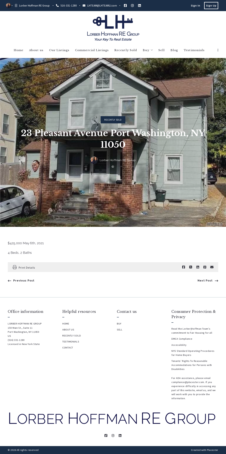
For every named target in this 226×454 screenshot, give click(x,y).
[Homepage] (113, 28)
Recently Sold (113, 119)
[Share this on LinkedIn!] (197, 267)
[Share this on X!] (190, 267)
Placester (212, 450)
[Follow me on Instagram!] (132, 5)
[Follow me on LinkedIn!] (139, 5)
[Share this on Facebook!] (183, 267)
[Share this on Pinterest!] (204, 267)
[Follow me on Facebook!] (125, 5)
